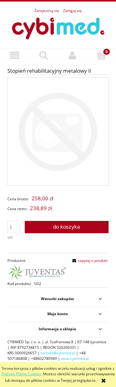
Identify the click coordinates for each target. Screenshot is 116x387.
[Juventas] (37, 272)
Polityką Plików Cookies (21, 374)
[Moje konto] (72, 55)
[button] (14, 55)
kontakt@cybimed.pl (58, 353)
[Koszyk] (101, 55)
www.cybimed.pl (75, 358)
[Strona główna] (58, 27)
